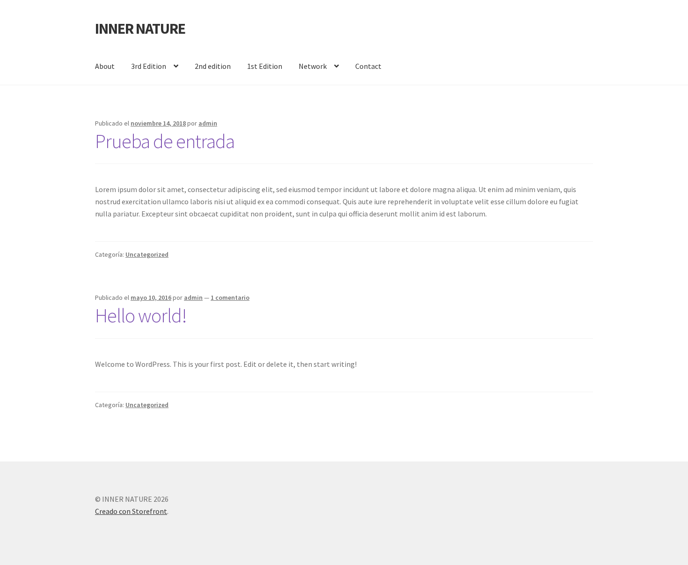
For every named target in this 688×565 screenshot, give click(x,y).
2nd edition (213, 66)
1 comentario (230, 297)
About (105, 66)
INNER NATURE (140, 28)
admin (207, 123)
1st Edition (264, 66)
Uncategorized (146, 254)
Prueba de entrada (164, 141)
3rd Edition (148, 66)
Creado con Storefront (131, 511)
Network (313, 66)
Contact (368, 66)
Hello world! (141, 315)
